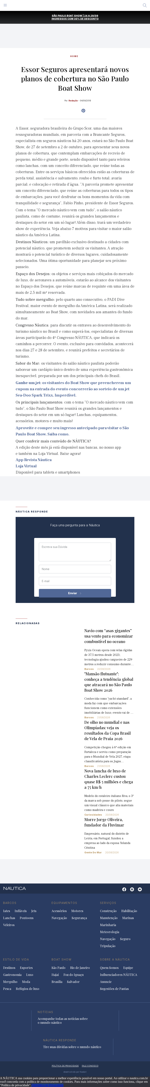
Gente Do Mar (93, 852)
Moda (26, 982)
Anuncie (106, 982)
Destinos (9, 968)
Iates (6, 911)
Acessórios (59, 911)
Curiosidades (93, 814)
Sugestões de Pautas (114, 989)
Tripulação (107, 946)
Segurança (79, 918)
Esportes (26, 968)
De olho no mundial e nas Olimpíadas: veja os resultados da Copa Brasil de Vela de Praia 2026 (107, 730)
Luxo (29, 975)
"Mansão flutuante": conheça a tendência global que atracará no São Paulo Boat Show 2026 (108, 682)
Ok (33, 1085)
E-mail (45, 581)
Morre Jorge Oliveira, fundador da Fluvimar (104, 822)
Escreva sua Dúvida (54, 546)
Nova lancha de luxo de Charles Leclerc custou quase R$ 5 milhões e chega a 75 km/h (108, 779)
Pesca (7, 989)
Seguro (125, 939)
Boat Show (62, 959)
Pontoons (26, 918)
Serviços (108, 903)
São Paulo (58, 968)
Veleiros (8, 925)
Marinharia (108, 925)
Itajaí (55, 975)
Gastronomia (12, 975)
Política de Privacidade (49, 1085)
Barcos (89, 669)
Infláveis (21, 911)
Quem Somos (109, 968)
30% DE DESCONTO (86, 18)
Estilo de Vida (16, 959)
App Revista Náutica (34, 459)
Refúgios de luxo (27, 989)
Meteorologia (109, 932)
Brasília (57, 982)
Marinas (128, 918)
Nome (45, 569)
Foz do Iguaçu (73, 975)
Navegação (59, 918)
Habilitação (129, 911)
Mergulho (10, 982)
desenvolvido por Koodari (75, 1072)
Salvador (73, 982)
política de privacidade (65, 1066)
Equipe (128, 968)
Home (74, 56)
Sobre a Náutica (115, 959)
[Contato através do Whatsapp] (118, 891)
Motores (77, 911)
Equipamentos (64, 903)
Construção (108, 911)
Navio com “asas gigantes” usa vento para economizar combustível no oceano (108, 636)
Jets (33, 911)
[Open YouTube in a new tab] (83, 111)
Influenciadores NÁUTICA (118, 975)
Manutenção (109, 918)
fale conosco (90, 1066)
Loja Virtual (26, 466)
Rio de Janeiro (80, 968)
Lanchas (9, 918)
